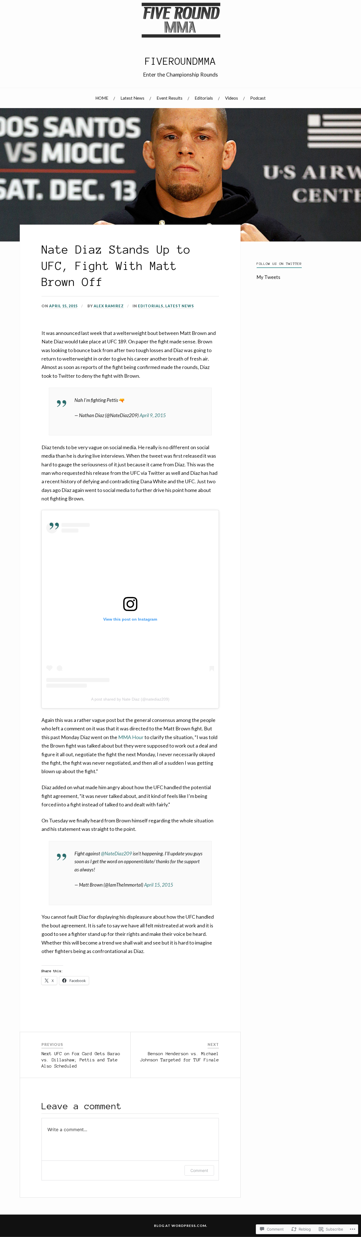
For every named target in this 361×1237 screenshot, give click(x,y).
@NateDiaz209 (116, 853)
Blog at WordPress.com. (180, 1225)
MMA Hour (131, 737)
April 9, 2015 (153, 415)
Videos (231, 97)
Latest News (132, 97)
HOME (101, 97)
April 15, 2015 (158, 885)
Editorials (204, 97)
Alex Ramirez (109, 306)
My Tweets (268, 277)
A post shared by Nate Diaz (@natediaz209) (130, 699)
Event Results (169, 97)
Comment (199, 1170)
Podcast (258, 97)
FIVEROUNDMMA (180, 61)
